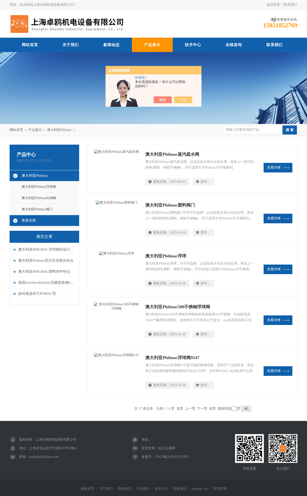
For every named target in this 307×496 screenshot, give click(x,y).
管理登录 (220, 488)
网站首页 (30, 45)
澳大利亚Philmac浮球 (165, 256)
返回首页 (273, 4)
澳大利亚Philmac (59, 130)
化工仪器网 (166, 448)
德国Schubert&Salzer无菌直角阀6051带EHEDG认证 (46, 282)
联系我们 (290, 4)
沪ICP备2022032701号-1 (172, 457)
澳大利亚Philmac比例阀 (39, 198)
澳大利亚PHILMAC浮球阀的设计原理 (46, 249)
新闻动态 (111, 45)
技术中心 (193, 45)
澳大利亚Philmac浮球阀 (39, 187)
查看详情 (274, 167)
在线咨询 (234, 45)
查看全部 (29, 220)
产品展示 (152, 45)
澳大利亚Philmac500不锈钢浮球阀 (177, 306)
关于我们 (71, 45)
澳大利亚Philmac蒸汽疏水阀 (172, 154)
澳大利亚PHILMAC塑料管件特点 (44, 271)
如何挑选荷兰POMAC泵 (37, 293)
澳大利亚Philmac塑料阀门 (170, 205)
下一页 (202, 408)
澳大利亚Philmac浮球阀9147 (172, 357)
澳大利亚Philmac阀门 (37, 209)
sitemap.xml (200, 488)
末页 (212, 408)
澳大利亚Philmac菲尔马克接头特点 (45, 260)
